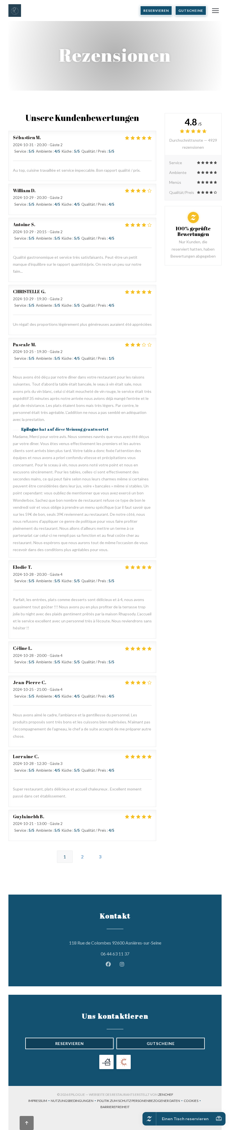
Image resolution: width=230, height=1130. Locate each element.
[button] (215, 10)
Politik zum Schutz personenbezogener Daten (140, 1101)
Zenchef (165, 1094)
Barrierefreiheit (115, 1107)
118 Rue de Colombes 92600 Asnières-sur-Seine (137, 942)
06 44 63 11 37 (115, 953)
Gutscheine (190, 10)
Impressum (39, 1101)
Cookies (193, 1101)
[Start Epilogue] (14, 10)
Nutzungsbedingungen (74, 1101)
